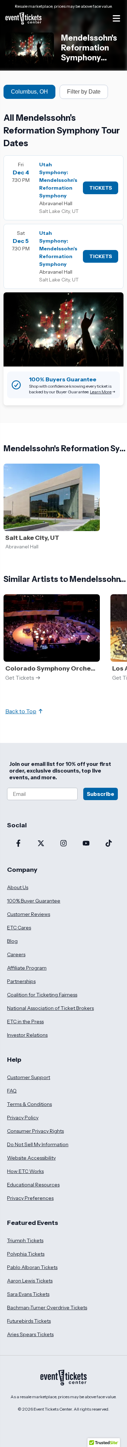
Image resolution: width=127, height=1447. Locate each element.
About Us (17, 887)
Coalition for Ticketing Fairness (42, 995)
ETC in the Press (25, 1021)
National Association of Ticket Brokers (50, 1008)
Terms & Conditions (29, 1104)
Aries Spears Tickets (30, 1334)
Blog (12, 941)
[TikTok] (108, 844)
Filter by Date (84, 92)
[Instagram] (63, 844)
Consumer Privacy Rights (35, 1131)
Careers (16, 954)
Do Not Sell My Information (37, 1144)
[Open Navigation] (116, 18)
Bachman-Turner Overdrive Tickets (47, 1307)
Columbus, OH (29, 92)
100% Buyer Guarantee (33, 901)
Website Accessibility (31, 1158)
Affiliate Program (27, 968)
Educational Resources (33, 1184)
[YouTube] (86, 844)
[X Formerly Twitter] (41, 844)
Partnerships (21, 981)
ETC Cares (19, 927)
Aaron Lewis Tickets (30, 1281)
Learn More (100, 391)
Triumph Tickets (25, 1240)
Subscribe (100, 794)
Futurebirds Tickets (29, 1321)
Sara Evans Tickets (28, 1294)
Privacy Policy (22, 1117)
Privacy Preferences (30, 1198)
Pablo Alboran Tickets (32, 1267)
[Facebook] (18, 844)
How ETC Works (25, 1171)
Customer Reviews (28, 914)
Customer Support (28, 1077)
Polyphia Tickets (25, 1254)
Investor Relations (27, 1035)
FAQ (12, 1091)
